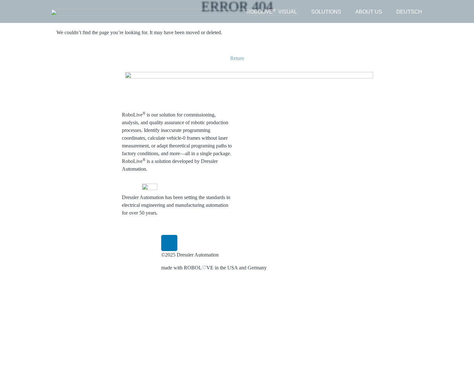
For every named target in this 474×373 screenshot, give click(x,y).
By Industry (293, 136)
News (324, 90)
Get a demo (330, 109)
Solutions (290, 75)
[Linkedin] (169, 243)
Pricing (250, 144)
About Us (328, 75)
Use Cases (291, 90)
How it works (257, 97)
